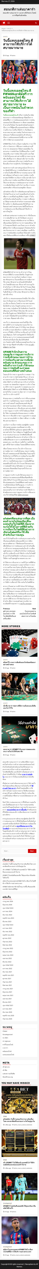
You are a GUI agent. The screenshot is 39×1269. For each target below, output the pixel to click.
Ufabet (5, 1031)
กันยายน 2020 (7, 1019)
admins (14, 1211)
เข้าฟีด (5, 1070)
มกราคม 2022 (7, 969)
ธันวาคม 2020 (7, 1012)
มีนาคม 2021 (7, 1002)
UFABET (33, 235)
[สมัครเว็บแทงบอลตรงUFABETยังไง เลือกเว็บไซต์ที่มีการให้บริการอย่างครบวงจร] (19, 1230)
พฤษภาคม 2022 (8, 955)
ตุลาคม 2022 (7, 938)
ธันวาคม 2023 (7, 915)
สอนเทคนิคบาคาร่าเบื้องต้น (17, 810)
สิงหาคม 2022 (7, 945)
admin (13, 55)
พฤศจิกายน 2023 (8, 918)
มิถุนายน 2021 (7, 992)
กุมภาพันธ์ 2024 (8, 908)
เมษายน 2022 (7, 958)
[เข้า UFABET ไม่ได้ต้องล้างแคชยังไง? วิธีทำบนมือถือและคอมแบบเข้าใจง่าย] (19, 1143)
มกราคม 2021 (7, 1009)
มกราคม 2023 (7, 928)
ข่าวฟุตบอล (6, 1041)
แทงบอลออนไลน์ (8, 1055)
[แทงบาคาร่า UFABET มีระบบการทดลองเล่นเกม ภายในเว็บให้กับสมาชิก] (19, 730)
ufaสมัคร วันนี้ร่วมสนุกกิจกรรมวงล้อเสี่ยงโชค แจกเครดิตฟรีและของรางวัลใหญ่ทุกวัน (19, 1120)
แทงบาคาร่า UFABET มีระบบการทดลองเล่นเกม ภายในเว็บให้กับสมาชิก (19, 750)
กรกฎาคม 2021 (8, 989)
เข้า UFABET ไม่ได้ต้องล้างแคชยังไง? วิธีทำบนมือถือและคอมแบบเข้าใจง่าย (19, 1164)
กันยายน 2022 (7, 942)
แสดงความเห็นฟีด (9, 1074)
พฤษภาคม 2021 (8, 995)
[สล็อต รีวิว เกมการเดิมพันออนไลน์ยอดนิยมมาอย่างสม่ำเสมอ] (19, 643)
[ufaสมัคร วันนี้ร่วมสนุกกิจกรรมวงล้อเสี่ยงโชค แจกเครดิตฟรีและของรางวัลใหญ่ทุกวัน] (19, 1099)
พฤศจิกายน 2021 (8, 975)
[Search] (36, 23)
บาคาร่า (5, 36)
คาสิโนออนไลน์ (8, 1045)
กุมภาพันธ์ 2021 (8, 1005)
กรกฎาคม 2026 (8, 901)
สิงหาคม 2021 (7, 985)
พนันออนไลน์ (7, 1051)
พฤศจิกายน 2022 (8, 935)
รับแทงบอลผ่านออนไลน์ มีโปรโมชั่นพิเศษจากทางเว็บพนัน (28, 612)
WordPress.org (8, 1077)
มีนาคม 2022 (7, 962)
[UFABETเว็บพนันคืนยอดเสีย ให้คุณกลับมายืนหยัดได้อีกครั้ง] (19, 1186)
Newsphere (29, 1264)
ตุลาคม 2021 (7, 979)
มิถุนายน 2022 (7, 952)
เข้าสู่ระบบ (6, 1067)
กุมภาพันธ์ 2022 (8, 965)
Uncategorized (7, 1034)
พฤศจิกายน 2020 (8, 1016)
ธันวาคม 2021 (7, 972)
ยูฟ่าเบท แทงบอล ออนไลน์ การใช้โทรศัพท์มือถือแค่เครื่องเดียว (9, 614)
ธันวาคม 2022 (7, 932)
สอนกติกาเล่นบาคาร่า (19, 9)
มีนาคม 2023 (7, 922)
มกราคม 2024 (7, 911)
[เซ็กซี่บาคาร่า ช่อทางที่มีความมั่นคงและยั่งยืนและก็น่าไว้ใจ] (19, 686)
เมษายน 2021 (7, 999)
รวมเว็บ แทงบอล (25, 604)
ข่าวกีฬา (5, 1038)
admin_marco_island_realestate (23, 1125)
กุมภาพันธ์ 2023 (8, 925)
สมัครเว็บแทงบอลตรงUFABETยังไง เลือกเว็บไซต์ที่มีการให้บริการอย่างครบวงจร (18, 1251)
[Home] (4, 22)
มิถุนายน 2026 (7, 905)
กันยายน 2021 (7, 982)
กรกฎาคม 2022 (8, 948)
